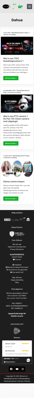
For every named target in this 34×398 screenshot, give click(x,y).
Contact (18, 259)
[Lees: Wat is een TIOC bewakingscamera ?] (17, 46)
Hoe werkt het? (18, 272)
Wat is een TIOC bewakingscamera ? (13, 59)
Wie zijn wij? (17, 244)
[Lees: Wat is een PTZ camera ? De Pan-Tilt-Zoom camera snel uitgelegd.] (17, 103)
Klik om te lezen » (11, 77)
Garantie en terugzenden (17, 270)
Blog (17, 282)
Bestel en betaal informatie (18, 267)
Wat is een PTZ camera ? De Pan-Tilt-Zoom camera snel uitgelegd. (16, 118)
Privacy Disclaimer (17, 249)
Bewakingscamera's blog (20, 33)
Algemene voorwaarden (17, 247)
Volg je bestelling (17, 280)
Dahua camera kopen (13, 181)
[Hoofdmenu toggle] (29, 6)
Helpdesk (17, 265)
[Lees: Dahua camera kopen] (17, 169)
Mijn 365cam (17, 277)
